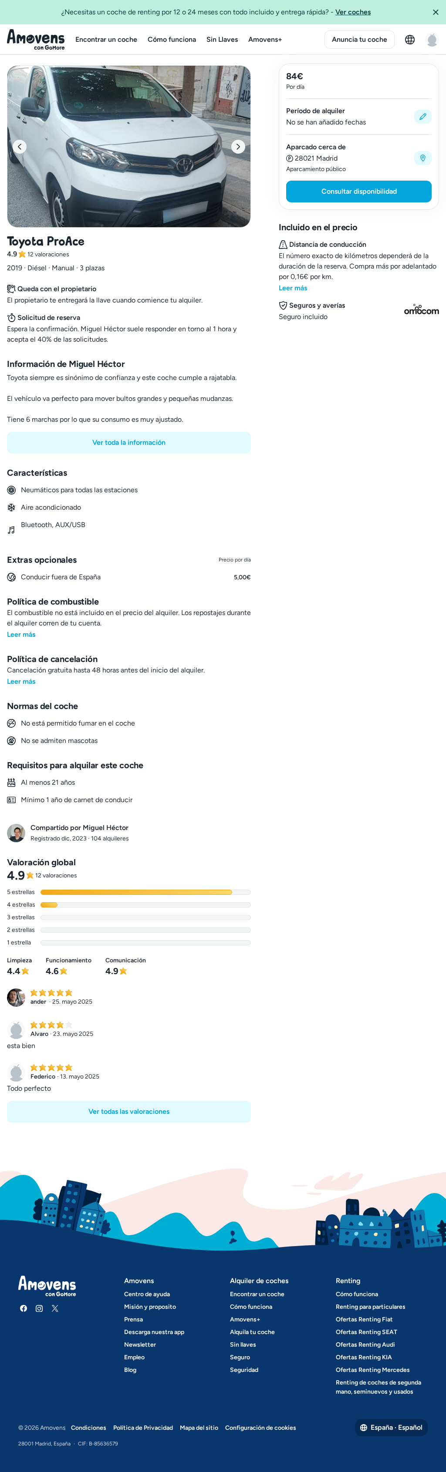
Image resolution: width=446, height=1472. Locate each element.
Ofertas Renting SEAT (366, 1332)
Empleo (134, 1357)
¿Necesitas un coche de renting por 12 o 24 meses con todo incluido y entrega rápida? (216, 12)
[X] (55, 1308)
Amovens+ (265, 39)
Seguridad (244, 1370)
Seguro (240, 1357)
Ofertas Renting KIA (364, 1357)
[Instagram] (39, 1308)
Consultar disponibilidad (359, 191)
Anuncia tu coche (359, 39)
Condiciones (88, 1428)
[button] (435, 12)
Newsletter (140, 1344)
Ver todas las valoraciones (128, 1111)
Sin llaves (243, 1344)
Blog (130, 1370)
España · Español (396, 1427)
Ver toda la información (129, 442)
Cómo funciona (172, 39)
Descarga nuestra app (154, 1332)
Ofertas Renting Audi (365, 1344)
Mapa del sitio (199, 1428)
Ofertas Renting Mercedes (373, 1370)
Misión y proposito (150, 1307)
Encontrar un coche (106, 39)
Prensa (133, 1319)
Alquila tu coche (252, 1332)
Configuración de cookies (260, 1428)
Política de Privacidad (143, 1428)
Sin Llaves (222, 39)
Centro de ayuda (147, 1294)
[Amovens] (36, 39)
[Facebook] (23, 1308)
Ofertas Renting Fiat (364, 1319)
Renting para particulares (370, 1307)
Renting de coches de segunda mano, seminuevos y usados (378, 1387)
